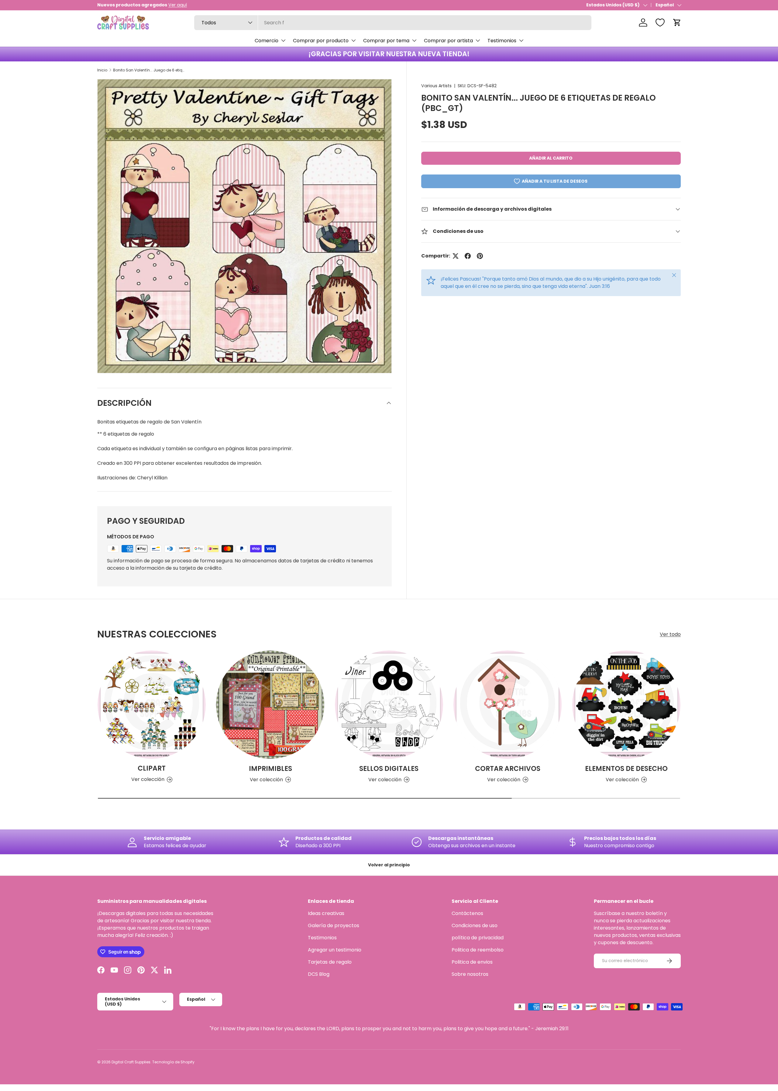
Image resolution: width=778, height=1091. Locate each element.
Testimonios (501, 40)
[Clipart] (152, 705)
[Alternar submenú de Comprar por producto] (353, 40)
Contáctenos (467, 913)
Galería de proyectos (333, 925)
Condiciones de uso (474, 925)
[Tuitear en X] (455, 256)
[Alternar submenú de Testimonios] (521, 40)
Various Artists (436, 86)
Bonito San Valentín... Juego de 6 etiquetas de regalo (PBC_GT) (149, 70)
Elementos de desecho (626, 768)
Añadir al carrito (551, 158)
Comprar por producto (321, 40)
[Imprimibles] (270, 705)
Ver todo (670, 634)
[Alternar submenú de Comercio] (283, 40)
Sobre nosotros (470, 974)
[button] (677, 22)
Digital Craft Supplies (131, 1062)
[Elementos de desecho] (626, 705)
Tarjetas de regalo (330, 961)
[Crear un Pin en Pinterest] (480, 256)
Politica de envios (472, 961)
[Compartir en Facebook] (468, 256)
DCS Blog (318, 974)
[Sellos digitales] (389, 705)
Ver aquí (177, 5)
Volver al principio (389, 865)
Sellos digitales (388, 768)
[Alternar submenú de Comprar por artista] (477, 40)
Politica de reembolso (478, 949)
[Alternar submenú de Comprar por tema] (414, 40)
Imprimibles (270, 768)
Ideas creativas (326, 913)
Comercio (266, 40)
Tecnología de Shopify (173, 1062)
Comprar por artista (448, 40)
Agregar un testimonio (334, 949)
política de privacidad (478, 937)
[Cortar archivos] (507, 705)
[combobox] (392, 22)
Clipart (152, 768)
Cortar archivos (507, 768)
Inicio (102, 70)
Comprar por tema (386, 40)
